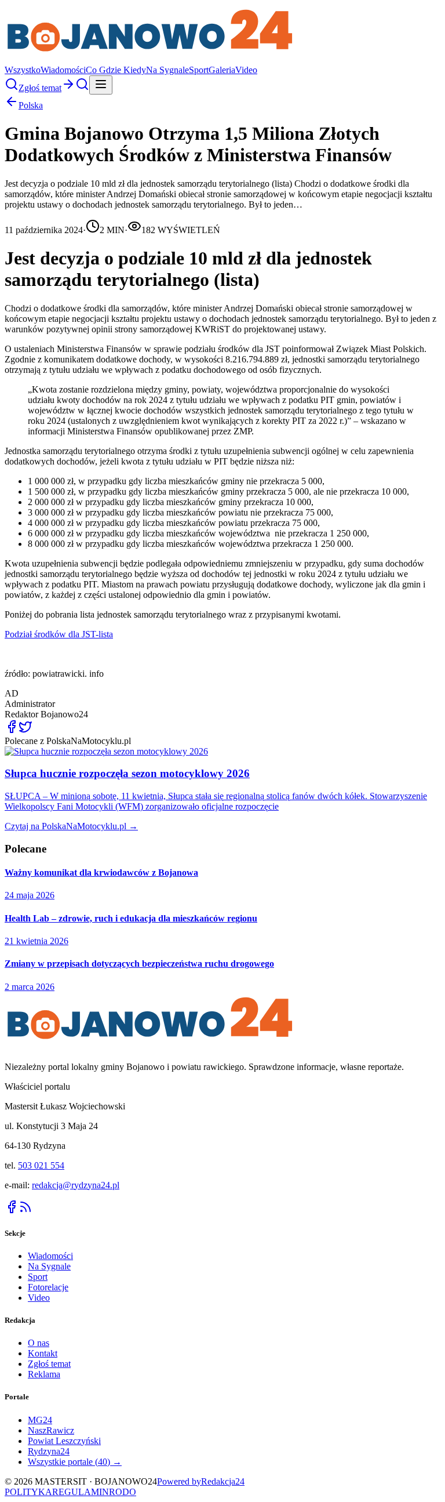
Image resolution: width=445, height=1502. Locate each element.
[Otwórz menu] (100, 85)
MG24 (40, 1420)
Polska (31, 105)
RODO (122, 1492)
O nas (38, 1343)
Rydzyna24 (49, 1451)
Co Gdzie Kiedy (116, 70)
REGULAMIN (80, 1492)
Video (246, 70)
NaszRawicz (51, 1430)
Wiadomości (63, 70)
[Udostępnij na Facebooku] (12, 730)
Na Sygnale (167, 70)
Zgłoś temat (49, 1364)
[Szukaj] (12, 88)
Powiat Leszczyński (64, 1441)
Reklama (44, 1374)
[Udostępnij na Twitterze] (25, 730)
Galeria (222, 70)
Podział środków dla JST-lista (59, 634)
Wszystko (23, 70)
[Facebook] (12, 1211)
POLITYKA (28, 1492)
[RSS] (25, 1211)
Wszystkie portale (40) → (75, 1462)
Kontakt (42, 1353)
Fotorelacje (48, 1287)
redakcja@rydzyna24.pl (75, 1185)
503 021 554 (41, 1165)
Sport (199, 70)
